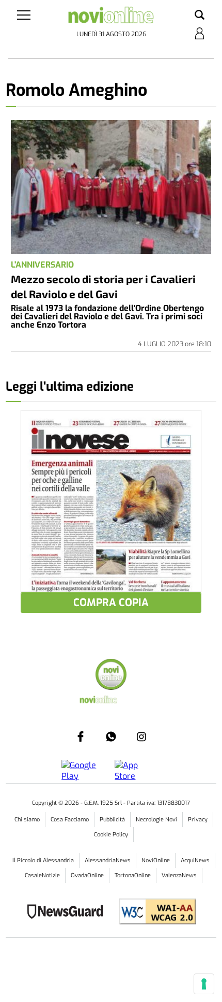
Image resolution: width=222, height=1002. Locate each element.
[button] (199, 15)
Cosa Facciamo (70, 819)
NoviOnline (155, 860)
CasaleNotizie (42, 875)
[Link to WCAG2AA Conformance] (153, 912)
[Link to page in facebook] (80, 736)
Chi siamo (27, 819)
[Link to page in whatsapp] (111, 736)
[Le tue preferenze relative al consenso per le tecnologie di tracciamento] (204, 984)
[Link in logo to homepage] (111, 17)
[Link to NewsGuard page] (68, 913)
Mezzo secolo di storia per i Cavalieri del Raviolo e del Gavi (103, 286)
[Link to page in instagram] (141, 736)
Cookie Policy (111, 834)
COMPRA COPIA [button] (111, 603)
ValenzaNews (179, 875)
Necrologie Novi (156, 819)
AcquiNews (195, 860)
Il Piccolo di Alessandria (43, 860)
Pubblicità (112, 819)
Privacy (198, 819)
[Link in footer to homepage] (111, 675)
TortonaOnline (133, 875)
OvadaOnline (87, 875)
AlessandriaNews (108, 860)
